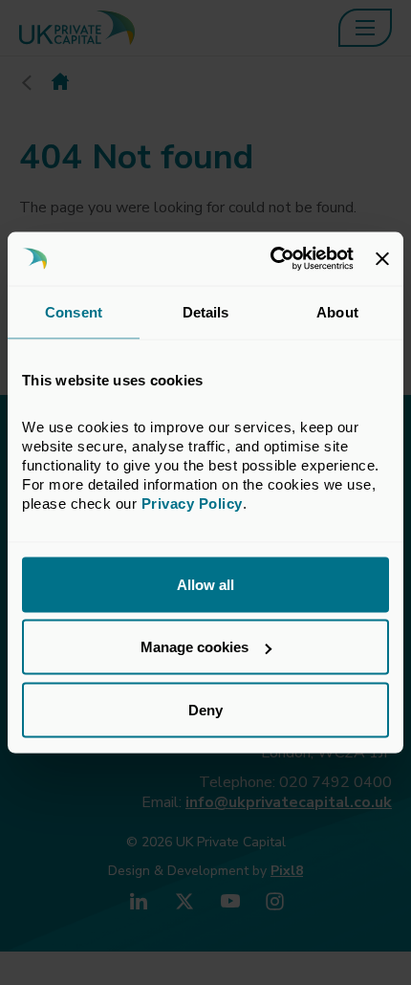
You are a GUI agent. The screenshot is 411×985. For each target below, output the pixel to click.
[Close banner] (382, 258)
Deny (205, 709)
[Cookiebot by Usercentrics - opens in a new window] (270, 259)
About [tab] (337, 311)
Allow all (205, 584)
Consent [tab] (73, 311)
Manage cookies (195, 647)
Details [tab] (206, 311)
